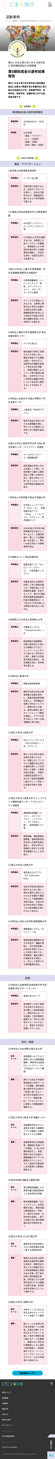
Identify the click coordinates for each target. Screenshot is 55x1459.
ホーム (8, 21)
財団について (6, 1392)
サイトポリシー (7, 1425)
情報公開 (5, 1409)
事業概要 (5, 1398)
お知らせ (5, 1414)
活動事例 (14, 21)
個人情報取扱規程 (8, 1436)
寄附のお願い (6, 1420)
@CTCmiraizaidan (10, 1447)
